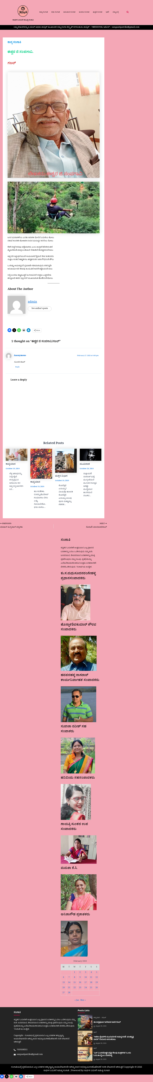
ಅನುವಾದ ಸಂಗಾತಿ (69, 12)
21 (69, 987)
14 (69, 982)
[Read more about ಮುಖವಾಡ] (90, 455)
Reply (17, 367)
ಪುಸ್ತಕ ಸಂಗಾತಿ (97, 12)
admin (32, 302)
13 (64, 982)
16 (80, 982)
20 (64, 987)
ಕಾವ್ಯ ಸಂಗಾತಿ (43, 12)
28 (69, 992)
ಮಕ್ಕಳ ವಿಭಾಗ (61, 476)
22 (75, 987)
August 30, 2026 (101, 1026)
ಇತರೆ (107, 12)
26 (97, 987)
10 (86, 977)
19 (97, 982)
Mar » (83, 1000)
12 (97, 977)
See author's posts (40, 308)
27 (64, 992)
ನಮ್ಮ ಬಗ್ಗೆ (116, 12)
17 (86, 982)
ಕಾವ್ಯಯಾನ (11, 464)
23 (80, 987)
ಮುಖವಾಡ (85, 464)
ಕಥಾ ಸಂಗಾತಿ (55, 12)
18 (91, 982)
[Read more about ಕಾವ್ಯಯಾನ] (16, 455)
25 (91, 987)
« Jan (77, 1000)
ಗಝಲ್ (104, 1018)
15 (75, 982)
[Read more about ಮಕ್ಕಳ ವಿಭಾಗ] (66, 461)
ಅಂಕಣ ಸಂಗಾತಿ (84, 12)
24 (86, 987)
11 (91, 977)
